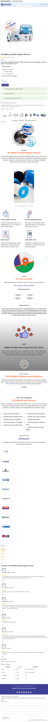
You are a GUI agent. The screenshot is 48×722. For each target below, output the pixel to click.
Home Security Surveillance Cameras (32, 312)
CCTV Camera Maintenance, (27, 308)
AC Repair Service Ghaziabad (33, 313)
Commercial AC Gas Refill (30, 298)
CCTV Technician (17, 312)
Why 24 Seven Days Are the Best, (11, 308)
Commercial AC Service (18, 298)
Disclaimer (14, 688)
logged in (8, 661)
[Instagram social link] (22, 692)
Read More (24, 387)
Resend (45, 719)
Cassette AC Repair (31, 315)
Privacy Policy (21, 688)
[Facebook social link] (4, 109)
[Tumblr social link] (28, 692)
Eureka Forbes (6, 106)
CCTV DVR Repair (9, 310)
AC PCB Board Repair (30, 295)
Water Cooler (27, 6)
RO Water (19, 6)
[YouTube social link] (24, 692)
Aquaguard (36, 105)
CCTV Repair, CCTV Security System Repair (26, 310)
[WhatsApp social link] (10, 109)
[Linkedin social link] (9, 109)
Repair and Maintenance (18, 105)
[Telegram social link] (12, 109)
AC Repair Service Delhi (18, 313)
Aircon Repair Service (18, 295)
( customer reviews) (10, 57)
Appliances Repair (9, 105)
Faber (10, 106)
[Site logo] (6, 4)
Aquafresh (32, 105)
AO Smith (27, 105)
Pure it (19, 106)
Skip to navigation (5, 1)
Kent (13, 106)
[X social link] (6, 109)
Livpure (15, 106)
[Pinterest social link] (7, 109)
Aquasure (41, 105)
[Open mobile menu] (46, 4)
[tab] (15, 120)
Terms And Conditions (30, 688)
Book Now (5, 85)
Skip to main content (17, 1)
